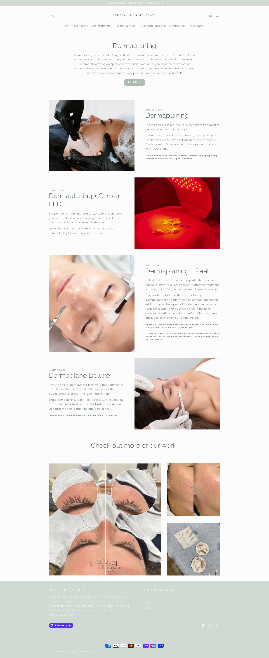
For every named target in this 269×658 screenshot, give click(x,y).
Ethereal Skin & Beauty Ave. (69, 651)
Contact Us (144, 608)
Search (142, 597)
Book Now (134, 82)
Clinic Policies (146, 602)
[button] (52, 15)
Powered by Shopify (92, 651)
